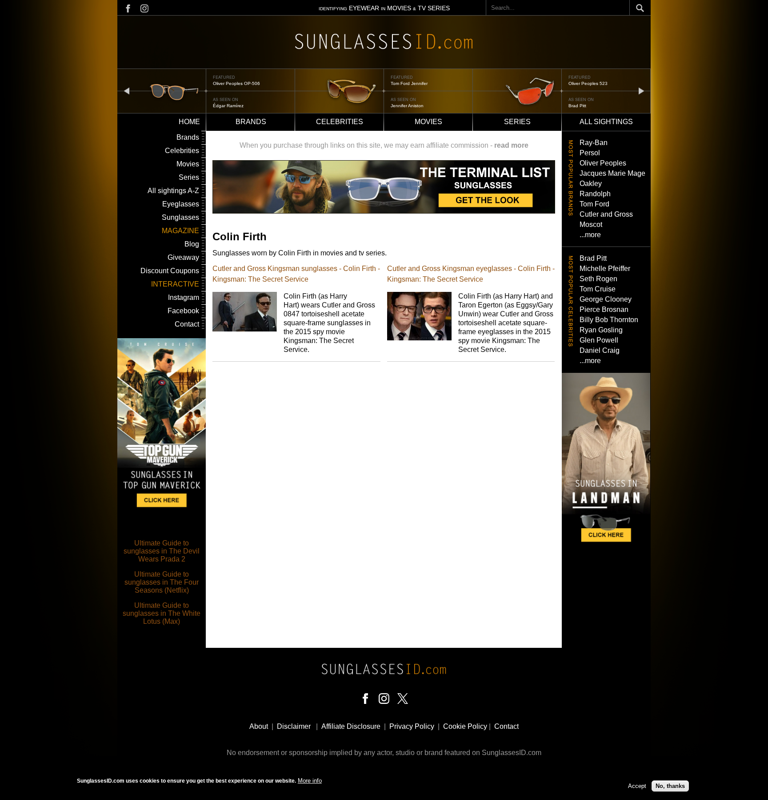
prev (126, 90)
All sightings (606, 121)
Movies (428, 121)
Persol (590, 153)
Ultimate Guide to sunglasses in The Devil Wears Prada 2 (162, 551)
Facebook (183, 311)
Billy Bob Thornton (609, 319)
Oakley (591, 183)
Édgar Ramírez (228, 105)
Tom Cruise (598, 289)
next (641, 90)
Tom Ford (594, 204)
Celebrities (339, 121)
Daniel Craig (600, 350)
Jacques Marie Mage (612, 173)
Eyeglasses (180, 204)
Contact (187, 324)
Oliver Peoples (603, 163)
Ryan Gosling (601, 330)
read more (511, 145)
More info (310, 780)
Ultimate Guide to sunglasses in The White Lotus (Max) (161, 613)
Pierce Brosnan (604, 309)
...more (590, 234)
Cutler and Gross (606, 214)
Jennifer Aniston (407, 105)
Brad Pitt (577, 105)
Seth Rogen (598, 279)
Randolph (595, 194)
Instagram (183, 297)
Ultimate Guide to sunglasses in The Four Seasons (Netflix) (161, 582)
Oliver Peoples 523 (588, 83)
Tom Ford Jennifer (409, 83)
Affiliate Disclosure (350, 726)
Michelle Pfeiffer (605, 268)
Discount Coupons (169, 271)
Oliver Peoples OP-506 (236, 83)
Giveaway (183, 257)
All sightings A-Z (173, 190)
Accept (637, 785)
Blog (191, 244)
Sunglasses (180, 217)
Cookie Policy (465, 726)
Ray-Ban (594, 142)
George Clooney (606, 299)
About (258, 726)
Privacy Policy (411, 726)
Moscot (591, 224)
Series (517, 121)
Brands (251, 121)
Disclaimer (294, 726)
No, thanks (670, 785)
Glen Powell (599, 340)
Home (189, 121)
